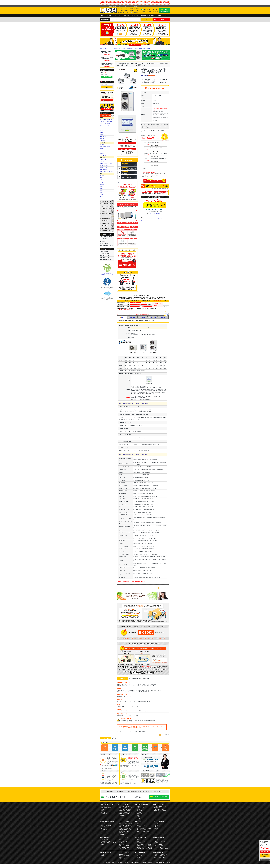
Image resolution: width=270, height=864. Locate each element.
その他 (138, 818)
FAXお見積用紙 (103, 238)
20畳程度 (139, 848)
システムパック (122, 848)
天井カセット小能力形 (110, 844)
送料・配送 (126, 15)
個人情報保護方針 (143, 862)
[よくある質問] (107, 110)
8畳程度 (143, 845)
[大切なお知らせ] (107, 101)
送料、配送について (104, 257)
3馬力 (101, 186)
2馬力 (101, 179)
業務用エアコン (117, 48)
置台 (144, 831)
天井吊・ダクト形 (141, 855)
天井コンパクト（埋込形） (125, 810)
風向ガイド (146, 829)
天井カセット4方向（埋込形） (125, 806)
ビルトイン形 (103, 136)
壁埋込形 (103, 842)
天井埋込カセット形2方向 (132, 48)
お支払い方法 (118, 15)
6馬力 (101, 192)
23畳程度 (144, 848)
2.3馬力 (102, 182)
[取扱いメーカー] (148, 783)
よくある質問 (135, 15)
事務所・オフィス (104, 159)
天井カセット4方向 (158, 845)
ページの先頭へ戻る (164, 588)
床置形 (101, 132)
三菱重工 (124, 48)
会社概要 (159, 15)
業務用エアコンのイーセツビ (106, 48)
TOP (102, 15)
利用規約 (137, 862)
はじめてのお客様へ (104, 251)
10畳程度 (149, 845)
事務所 (138, 806)
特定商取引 (151, 15)
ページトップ (265, 859)
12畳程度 (139, 847)
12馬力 (101, 198)
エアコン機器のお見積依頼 (106, 236)
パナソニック (103, 155)
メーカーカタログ (104, 243)
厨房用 (101, 134)
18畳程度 (150, 847)
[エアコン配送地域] (163, 777)
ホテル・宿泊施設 (104, 165)
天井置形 (113, 855)
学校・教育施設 (103, 169)
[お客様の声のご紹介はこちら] (143, 599)
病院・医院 (139, 813)
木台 (148, 831)
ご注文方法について (104, 253)
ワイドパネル (140, 829)
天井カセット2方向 (105, 841)
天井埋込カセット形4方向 (106, 119)
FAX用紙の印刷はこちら (150, 767)
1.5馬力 (102, 175)
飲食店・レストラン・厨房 (106, 163)
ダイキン (102, 144)
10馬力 (101, 196)
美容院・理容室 (103, 167)
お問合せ (150, 862)
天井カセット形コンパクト (106, 121)
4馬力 (101, 188)
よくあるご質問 (103, 241)
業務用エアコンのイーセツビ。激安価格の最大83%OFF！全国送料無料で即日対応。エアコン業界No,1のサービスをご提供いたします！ (108, 10)
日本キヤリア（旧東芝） (105, 146)
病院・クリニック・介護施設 (106, 171)
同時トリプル (164, 219)
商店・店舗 (102, 161)
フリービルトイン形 (111, 842)
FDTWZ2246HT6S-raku (144, 48)
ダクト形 (102, 138)
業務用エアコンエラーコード (106, 245)
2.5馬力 (102, 184)
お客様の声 (143, 15)
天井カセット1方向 (105, 839)
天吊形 (101, 128)
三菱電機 (102, 148)
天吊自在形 (102, 140)
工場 (138, 815)
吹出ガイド (139, 831)
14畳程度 (144, 847)
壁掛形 (101, 130)
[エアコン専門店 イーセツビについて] (148, 777)
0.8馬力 (156, 855)
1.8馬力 (102, 177)
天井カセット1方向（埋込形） (125, 809)
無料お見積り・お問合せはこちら (164, 10)
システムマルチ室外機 (124, 847)
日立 (101, 151)
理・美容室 (139, 810)
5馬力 (101, 190)
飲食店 (138, 809)
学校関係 (139, 812)
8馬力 (101, 194)
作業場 (138, 816)
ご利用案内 (108, 15)
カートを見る (122, 12)
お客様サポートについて (105, 259)
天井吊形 (121, 812)
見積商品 (166, 15)
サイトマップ (102, 862)
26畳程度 (150, 848)
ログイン (128, 12)
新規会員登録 (135, 12)
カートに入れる (265, 851)
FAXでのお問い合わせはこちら (156, 213)
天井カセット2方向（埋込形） (125, 807)
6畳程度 (138, 845)
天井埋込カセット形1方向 (106, 125)
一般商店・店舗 (140, 807)
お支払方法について (104, 255)
